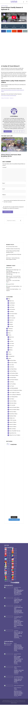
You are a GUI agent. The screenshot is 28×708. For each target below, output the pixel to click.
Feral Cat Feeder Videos (19, 685)
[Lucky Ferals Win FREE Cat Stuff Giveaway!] (8, 600)
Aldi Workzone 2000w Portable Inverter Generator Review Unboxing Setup (18, 647)
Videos (9, 152)
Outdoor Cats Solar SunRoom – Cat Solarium (19, 671)
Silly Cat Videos (17, 677)
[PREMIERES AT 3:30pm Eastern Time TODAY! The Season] (14, 460)
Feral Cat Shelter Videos (17, 667)
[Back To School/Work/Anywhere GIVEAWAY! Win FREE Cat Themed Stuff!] (8, 589)
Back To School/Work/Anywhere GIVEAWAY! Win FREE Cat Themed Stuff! (18, 591)
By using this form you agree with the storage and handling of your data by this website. (13, 207)
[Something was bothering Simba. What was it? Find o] (14, 494)
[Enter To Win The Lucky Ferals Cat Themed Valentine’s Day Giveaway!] (8, 633)
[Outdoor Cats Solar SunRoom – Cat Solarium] (8, 669)
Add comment (5, 27)
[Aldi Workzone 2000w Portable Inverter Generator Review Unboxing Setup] (8, 644)
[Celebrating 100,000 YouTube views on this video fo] (14, 511)
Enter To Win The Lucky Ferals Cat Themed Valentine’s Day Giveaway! (18, 634)
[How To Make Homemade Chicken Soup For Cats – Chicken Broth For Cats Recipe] (8, 656)
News (20, 587)
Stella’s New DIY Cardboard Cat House (18, 680)
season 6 (11, 98)
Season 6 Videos (4, 5)
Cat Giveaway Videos (18, 616)
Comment (4, 167)
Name (3, 183)
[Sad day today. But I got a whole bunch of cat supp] (14, 468)
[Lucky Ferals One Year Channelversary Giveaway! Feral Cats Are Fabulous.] (8, 608)
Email (3, 188)
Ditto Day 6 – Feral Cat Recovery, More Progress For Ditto (13, 258)
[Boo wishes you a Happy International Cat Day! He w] (14, 477)
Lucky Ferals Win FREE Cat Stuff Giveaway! (18, 601)
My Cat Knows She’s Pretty (11, 246)
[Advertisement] (14, 50)
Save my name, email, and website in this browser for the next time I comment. (14, 201)
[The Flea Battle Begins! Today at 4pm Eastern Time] (14, 451)
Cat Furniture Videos (18, 676)
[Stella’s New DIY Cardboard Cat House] (8, 679)
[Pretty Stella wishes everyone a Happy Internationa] (14, 485)
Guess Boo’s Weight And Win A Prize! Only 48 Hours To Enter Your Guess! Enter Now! (18, 623)
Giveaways (16, 587)
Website (4, 194)
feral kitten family (5, 98)
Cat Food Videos (17, 653)
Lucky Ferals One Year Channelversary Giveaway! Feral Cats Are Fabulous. (18, 610)
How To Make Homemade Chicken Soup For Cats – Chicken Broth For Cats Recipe (18, 660)
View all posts (8, 131)
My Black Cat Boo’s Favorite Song (13, 248)
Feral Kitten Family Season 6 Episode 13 (13, 255)
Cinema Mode (22, 27)
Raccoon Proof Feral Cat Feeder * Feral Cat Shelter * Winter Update (18, 693)
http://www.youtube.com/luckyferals (8, 95)
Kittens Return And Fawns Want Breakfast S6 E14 (11, 155)
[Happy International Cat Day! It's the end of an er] (14, 503)
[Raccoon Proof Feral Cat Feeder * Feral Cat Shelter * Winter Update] (8, 688)
